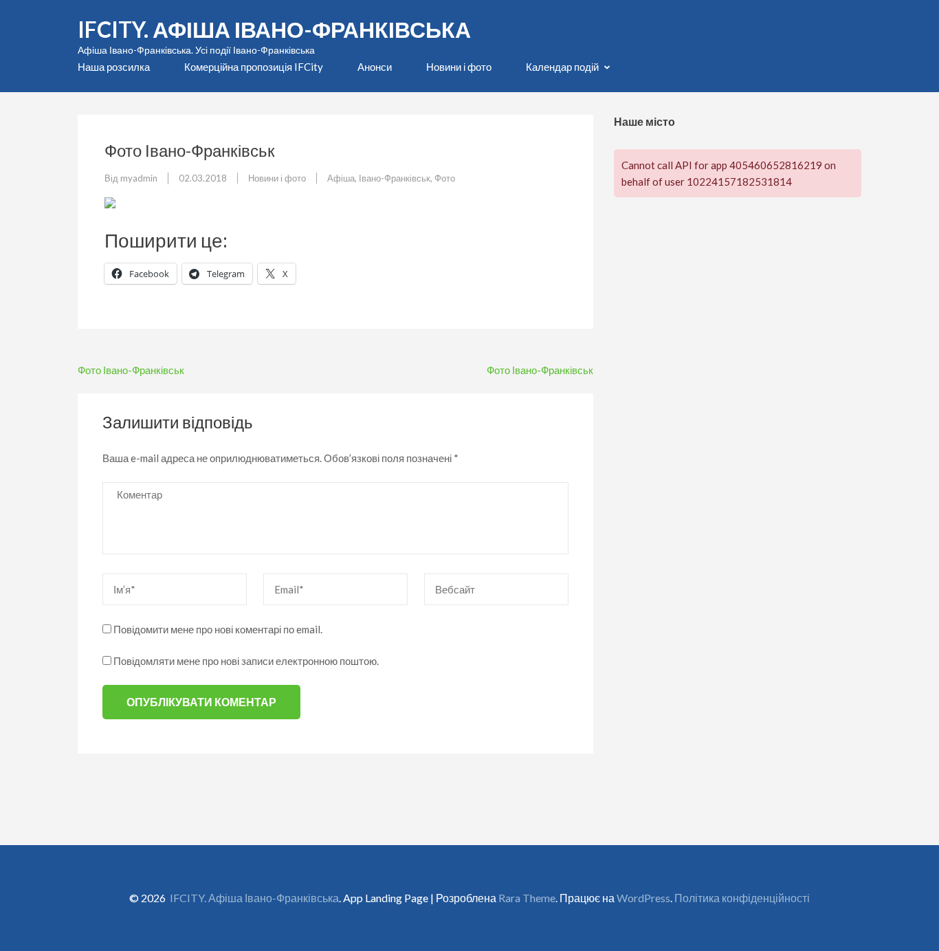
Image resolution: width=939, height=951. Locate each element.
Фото (444, 178)
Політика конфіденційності (742, 897)
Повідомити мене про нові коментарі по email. (217, 629)
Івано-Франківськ (394, 178)
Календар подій (562, 67)
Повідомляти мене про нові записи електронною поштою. (246, 661)
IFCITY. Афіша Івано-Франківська (274, 29)
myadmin (138, 178)
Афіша (341, 178)
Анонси (374, 67)
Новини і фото (458, 67)
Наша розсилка (114, 67)
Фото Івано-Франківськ (131, 370)
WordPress (643, 897)
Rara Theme (526, 897)
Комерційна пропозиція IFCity (253, 67)
